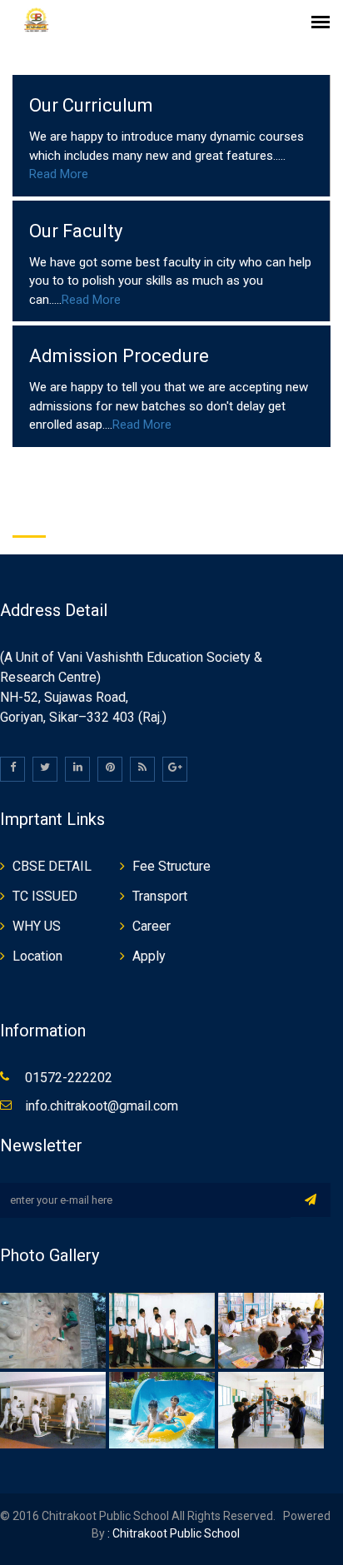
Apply (149, 956)
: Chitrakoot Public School (172, 1533)
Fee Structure (171, 866)
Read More (58, 173)
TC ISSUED (44, 896)
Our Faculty (75, 231)
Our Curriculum (91, 105)
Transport (159, 896)
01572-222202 (68, 1078)
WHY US (36, 926)
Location (37, 956)
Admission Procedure (119, 355)
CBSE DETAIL (52, 866)
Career (151, 926)
